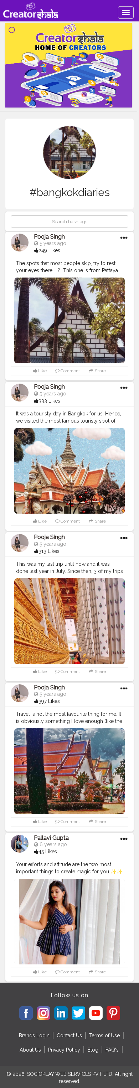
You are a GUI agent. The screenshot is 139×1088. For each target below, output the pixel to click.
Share (100, 370)
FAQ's (112, 1050)
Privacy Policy (64, 1050)
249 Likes (49, 250)
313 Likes (49, 551)
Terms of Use (104, 1035)
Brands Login (34, 1035)
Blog (92, 1050)
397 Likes (49, 701)
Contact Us (69, 1035)
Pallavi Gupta (51, 837)
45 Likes (47, 851)
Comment (70, 370)
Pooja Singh (49, 236)
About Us (30, 1050)
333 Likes (49, 401)
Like (42, 370)
